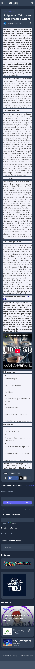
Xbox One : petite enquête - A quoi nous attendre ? (22, 631)
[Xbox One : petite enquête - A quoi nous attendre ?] (7, 631)
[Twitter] (21, 478)
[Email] (25, 478)
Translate (13, 523)
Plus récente (6, 510)
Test (19, 473)
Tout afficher (28, 485)
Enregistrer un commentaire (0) (17, 503)
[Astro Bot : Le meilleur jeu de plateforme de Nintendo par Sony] (7, 642)
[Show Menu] (2, 3)
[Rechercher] (32, 3)
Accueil (5, 11)
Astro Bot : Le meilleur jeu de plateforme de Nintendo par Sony (22, 642)
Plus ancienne (28, 510)
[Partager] (30, 23)
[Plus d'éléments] (29, 478)
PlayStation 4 (12, 11)
